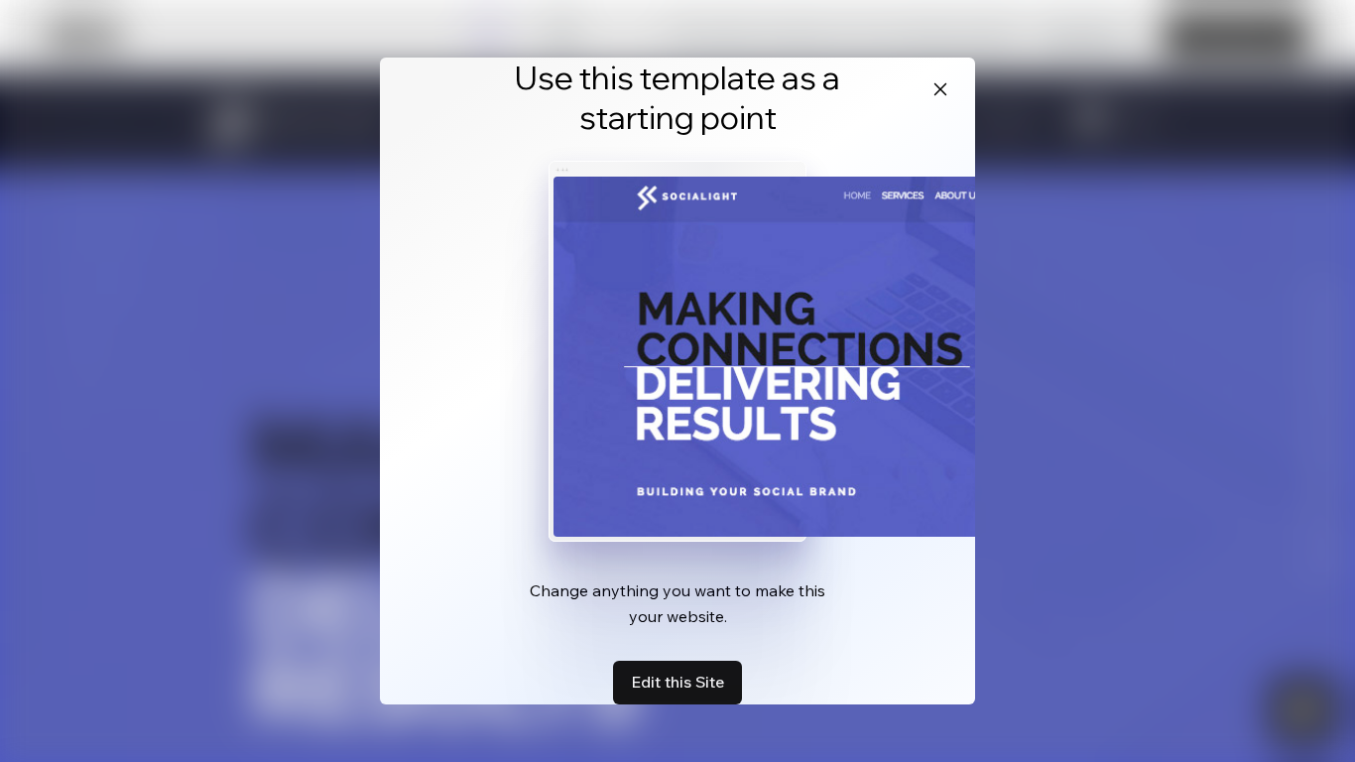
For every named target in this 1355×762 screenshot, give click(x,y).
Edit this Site (677, 682)
